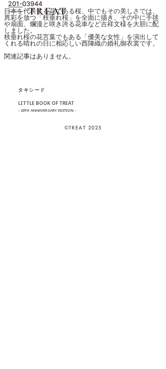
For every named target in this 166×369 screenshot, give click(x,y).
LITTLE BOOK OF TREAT (47, 106)
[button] (15, 11)
